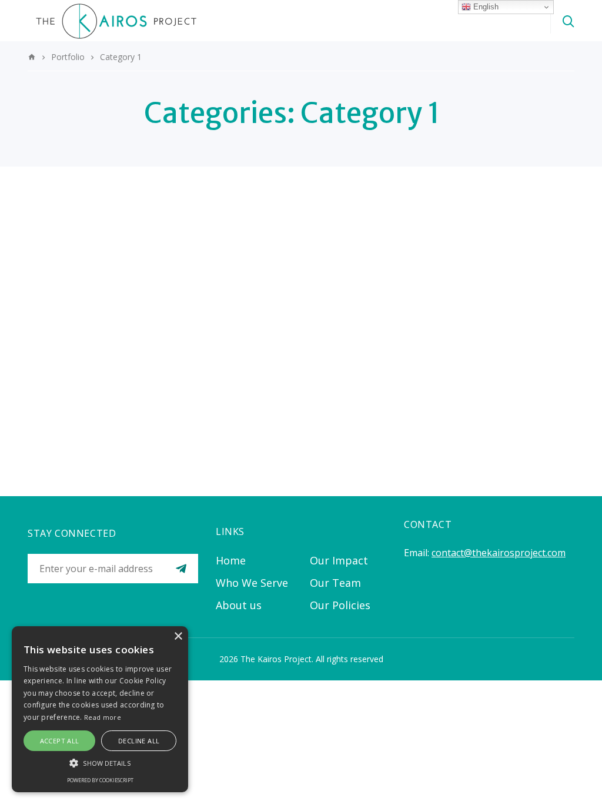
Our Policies (340, 605)
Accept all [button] (59, 740)
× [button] (177, 636)
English (485, 6)
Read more (102, 717)
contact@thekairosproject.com (499, 552)
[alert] (100, 709)
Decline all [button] (138, 740)
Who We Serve (252, 583)
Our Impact (339, 560)
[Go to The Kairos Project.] (32, 56)
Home (231, 560)
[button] (100, 763)
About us (239, 605)
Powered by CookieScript (100, 780)
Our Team (335, 583)
